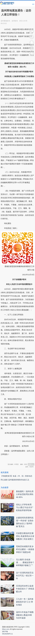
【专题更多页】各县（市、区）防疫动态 (16, 476)
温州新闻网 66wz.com (18, 459)
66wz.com (5, 629)
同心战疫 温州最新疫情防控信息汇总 (15, 480)
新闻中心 (31, 464)
